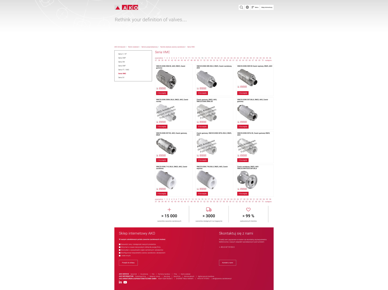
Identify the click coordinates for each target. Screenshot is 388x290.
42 (172, 60)
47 (188, 60)
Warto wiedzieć (133, 47)
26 (238, 58)
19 (215, 58)
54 (211, 60)
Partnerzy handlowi (164, 274)
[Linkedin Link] (120, 282)
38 (159, 60)
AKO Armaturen (119, 47)
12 (192, 58)
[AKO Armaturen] (126, 7)
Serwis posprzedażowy (149, 47)
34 (264, 58)
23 (228, 58)
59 (227, 60)
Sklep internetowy (266, 7)
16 (205, 58)
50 (198, 60)
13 (196, 58)
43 (175, 60)
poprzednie (159, 58)
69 (259, 60)
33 (260, 58)
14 (199, 58)
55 (214, 60)
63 (240, 60)
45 (182, 60)
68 (256, 60)
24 (231, 58)
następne (268, 60)
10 (186, 58)
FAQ (153, 274)
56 (217, 60)
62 (237, 60)
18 (212, 58)
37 (156, 60)
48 (191, 60)
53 (208, 60)
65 (246, 60)
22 (225, 58)
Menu (256, 7)
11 (189, 58)
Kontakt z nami (227, 263)
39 (162, 60)
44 (178, 60)
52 (204, 60)
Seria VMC (191, 47)
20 (218, 58)
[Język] (247, 7)
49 (195, 60)
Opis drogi (167, 276)
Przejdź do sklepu (128, 263)
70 (263, 60)
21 (222, 58)
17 (209, 58)
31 (254, 58)
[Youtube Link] (125, 282)
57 (220, 60)
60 (230, 60)
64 (243, 60)
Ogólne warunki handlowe (206, 276)
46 (185, 60)
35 (267, 58)
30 (251, 58)
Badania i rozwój (155, 276)
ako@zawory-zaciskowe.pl (221, 278)
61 (233, 60)
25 (235, 58)
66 (250, 60)
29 (247, 58)
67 (253, 60)
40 (166, 60)
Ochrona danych (189, 276)
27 (241, 58)
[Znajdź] (241, 7)
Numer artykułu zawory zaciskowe (172, 47)
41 (169, 60)
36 (270, 58)
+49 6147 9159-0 (203, 278)
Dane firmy (177, 276)
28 (244, 58)
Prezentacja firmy (140, 276)
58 (224, 60)
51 (201, 60)
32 (257, 58)
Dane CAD (134, 274)
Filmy (175, 274)
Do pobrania (144, 274)
